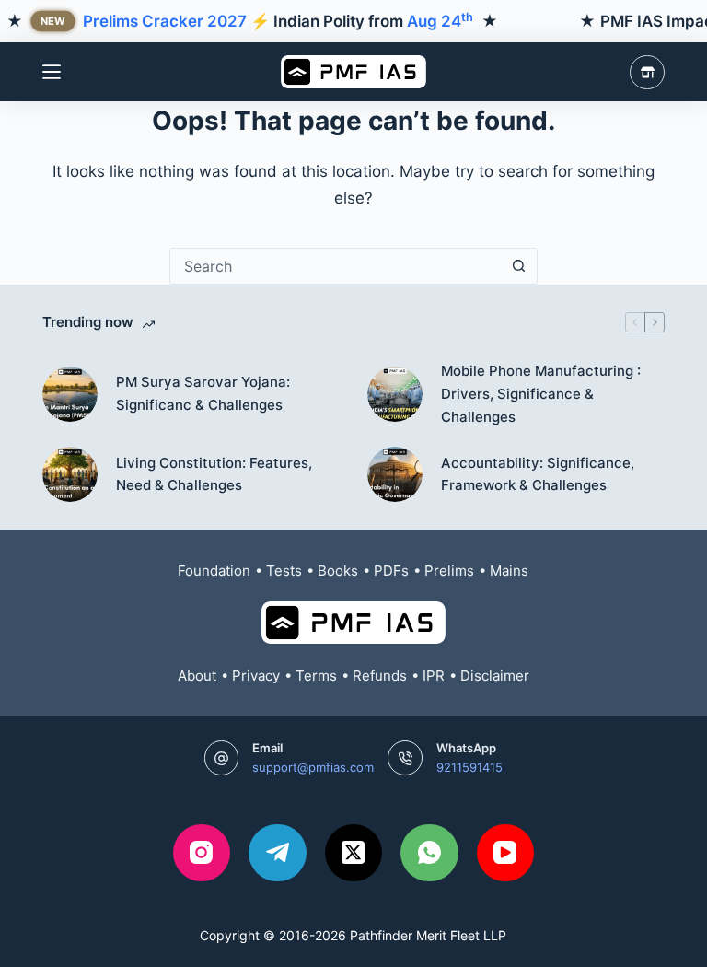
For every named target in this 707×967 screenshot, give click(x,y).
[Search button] (519, 266)
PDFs (391, 570)
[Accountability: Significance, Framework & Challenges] (395, 474)
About (197, 675)
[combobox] (336, 266)
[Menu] (51, 72)
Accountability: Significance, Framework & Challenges (537, 474)
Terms (316, 675)
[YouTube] (506, 853)
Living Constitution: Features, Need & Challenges (214, 474)
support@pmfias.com (313, 767)
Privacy (256, 675)
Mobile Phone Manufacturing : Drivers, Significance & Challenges (541, 393)
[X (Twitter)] (354, 853)
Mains (509, 570)
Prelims (449, 570)
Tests (284, 570)
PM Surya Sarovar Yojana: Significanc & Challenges (203, 393)
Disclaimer (494, 675)
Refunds (380, 675)
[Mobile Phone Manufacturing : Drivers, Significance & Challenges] (395, 394)
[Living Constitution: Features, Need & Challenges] (70, 474)
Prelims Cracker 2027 (165, 21)
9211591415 (469, 767)
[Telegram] (278, 853)
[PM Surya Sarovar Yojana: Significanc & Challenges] (70, 394)
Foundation (214, 570)
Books (338, 570)
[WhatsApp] (429, 853)
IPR (434, 675)
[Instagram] (202, 853)
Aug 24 (440, 21)
